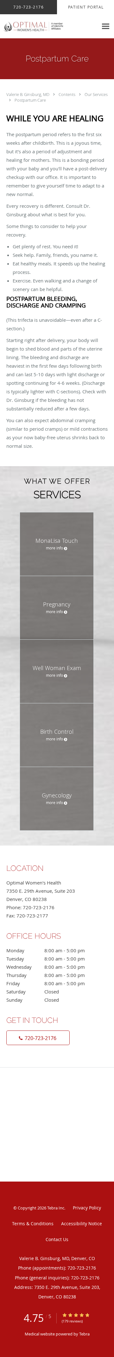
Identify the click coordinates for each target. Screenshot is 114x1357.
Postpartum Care (30, 100)
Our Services (96, 94)
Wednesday (45, 967)
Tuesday (45, 958)
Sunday (32, 1000)
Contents (67, 94)
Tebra (84, 1334)
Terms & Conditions (33, 1224)
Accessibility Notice (81, 1224)
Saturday (32, 991)
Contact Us (57, 1239)
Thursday (45, 975)
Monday (45, 950)
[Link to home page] (49, 26)
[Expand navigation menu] (105, 26)
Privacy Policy (87, 1208)
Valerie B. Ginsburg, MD (28, 94)
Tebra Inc (55, 1208)
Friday (45, 983)
